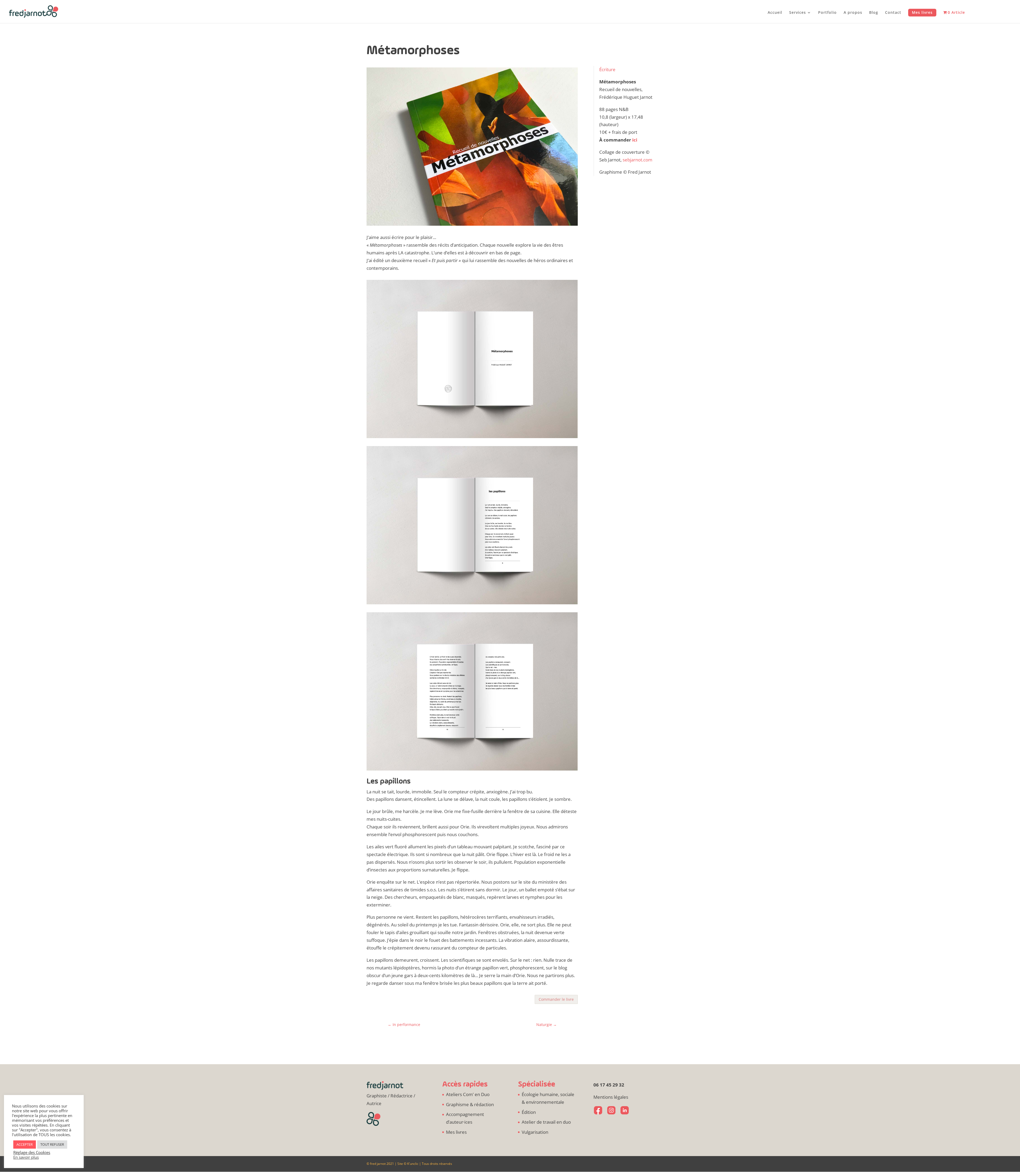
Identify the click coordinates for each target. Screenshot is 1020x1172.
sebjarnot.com (637, 160)
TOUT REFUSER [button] (52, 1144)
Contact (893, 13)
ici (634, 140)
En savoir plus (26, 1157)
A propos (853, 13)
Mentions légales (610, 1097)
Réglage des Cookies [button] (31, 1152)
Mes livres (922, 12)
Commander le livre (556, 999)
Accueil (775, 13)
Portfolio (827, 13)
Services (797, 13)
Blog (873, 13)
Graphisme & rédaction (470, 1104)
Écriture (607, 69)
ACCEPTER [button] (24, 1144)
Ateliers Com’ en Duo (468, 1094)
